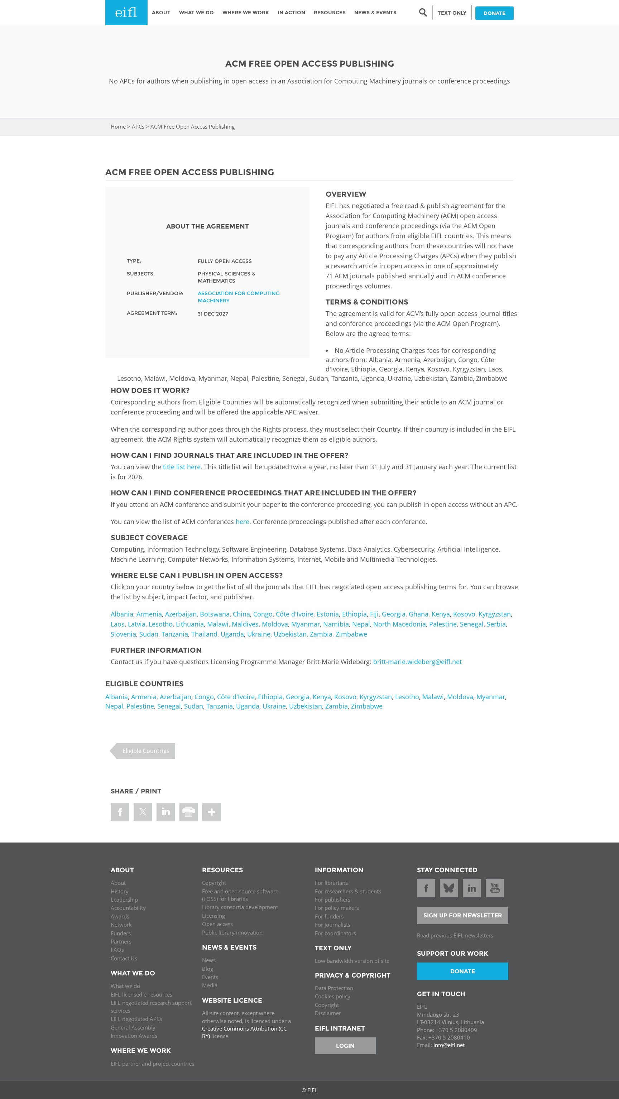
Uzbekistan (290, 634)
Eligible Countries (146, 751)
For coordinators (335, 933)
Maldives (245, 624)
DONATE (494, 13)
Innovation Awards (134, 1035)
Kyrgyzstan (495, 614)
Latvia (136, 624)
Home (118, 126)
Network (121, 924)
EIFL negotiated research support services (151, 1006)
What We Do (196, 12)
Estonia (328, 614)
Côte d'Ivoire (294, 614)
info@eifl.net (449, 1044)
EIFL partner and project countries (152, 1063)
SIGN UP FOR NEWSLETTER (462, 915)
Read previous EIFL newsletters (455, 935)
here (242, 521)
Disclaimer (328, 1013)
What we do (125, 985)
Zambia (321, 634)
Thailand (204, 634)
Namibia (336, 624)
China (241, 614)
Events (210, 976)
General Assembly (133, 1027)
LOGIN (345, 1045)
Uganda (232, 634)
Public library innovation (232, 932)
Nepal (361, 624)
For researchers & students (348, 891)
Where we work (245, 12)
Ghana (418, 614)
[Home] (126, 12)
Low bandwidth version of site (352, 960)
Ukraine (258, 634)
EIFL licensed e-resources (141, 994)
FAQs (117, 949)
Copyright (214, 882)
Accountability (128, 907)
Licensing (213, 915)
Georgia (394, 614)
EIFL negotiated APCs (136, 1018)
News (209, 960)
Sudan (148, 634)
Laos (118, 624)
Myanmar (305, 624)
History (120, 891)
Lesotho (161, 624)
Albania (122, 614)
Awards (120, 916)
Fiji (374, 614)
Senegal (472, 624)
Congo (263, 614)
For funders (329, 916)
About (161, 12)
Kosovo (464, 614)
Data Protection (334, 988)
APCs (138, 126)
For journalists (332, 924)
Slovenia (123, 634)
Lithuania (190, 624)
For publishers (332, 899)
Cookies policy (332, 996)
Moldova (275, 624)
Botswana (215, 614)
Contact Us (124, 958)
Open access (217, 923)
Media (209, 985)
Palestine (443, 624)
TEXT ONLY (452, 13)
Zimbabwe (351, 634)
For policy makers (337, 907)
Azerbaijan (181, 614)
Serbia (496, 624)
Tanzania (175, 634)
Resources (330, 12)
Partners (121, 941)
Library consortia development (240, 907)
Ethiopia (354, 614)
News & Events (375, 12)
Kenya (441, 614)
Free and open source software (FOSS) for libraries (240, 895)
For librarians (331, 882)
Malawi (218, 624)
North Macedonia (399, 624)
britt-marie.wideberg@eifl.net (417, 661)
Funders (121, 933)
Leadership (124, 899)
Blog (207, 968)
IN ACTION (291, 12)
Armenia (149, 614)
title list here (182, 466)
